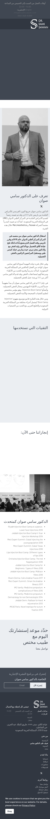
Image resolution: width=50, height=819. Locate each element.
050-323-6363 (25, 16)
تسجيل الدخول (42, 792)
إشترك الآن (38, 685)
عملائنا (45, 762)
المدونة (45, 746)
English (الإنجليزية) (24, 10)
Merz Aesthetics (20, 225)
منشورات (44, 764)
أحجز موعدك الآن (41, 787)
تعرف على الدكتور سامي (39, 743)
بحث (46, 749)
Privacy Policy (28, 805)
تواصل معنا (44, 784)
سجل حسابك (43, 790)
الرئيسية (45, 740)
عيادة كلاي (41, 246)
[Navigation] (3, 24)
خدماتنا (45, 759)
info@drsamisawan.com (25, 13)
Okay (9, 811)
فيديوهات (44, 767)
